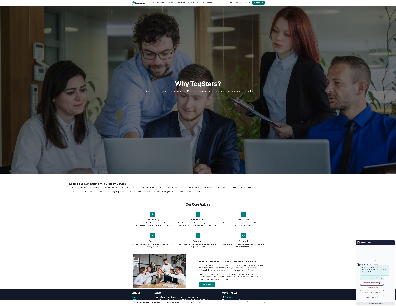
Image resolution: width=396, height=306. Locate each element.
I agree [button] (261, 303)
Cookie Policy (197, 302)
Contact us (229, 297)
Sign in (247, 3)
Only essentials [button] (252, 303)
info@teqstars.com (232, 299)
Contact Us (258, 3)
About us (134, 299)
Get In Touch (207, 285)
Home (133, 297)
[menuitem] (151, 3)
